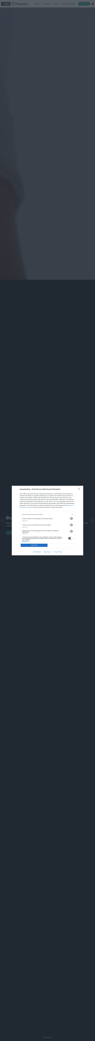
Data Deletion (37, 552)
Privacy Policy (58, 552)
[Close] (79, 489)
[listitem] (47, 514)
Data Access (47, 552)
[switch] (70, 518)
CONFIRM (34, 545)
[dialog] (47, 520)
